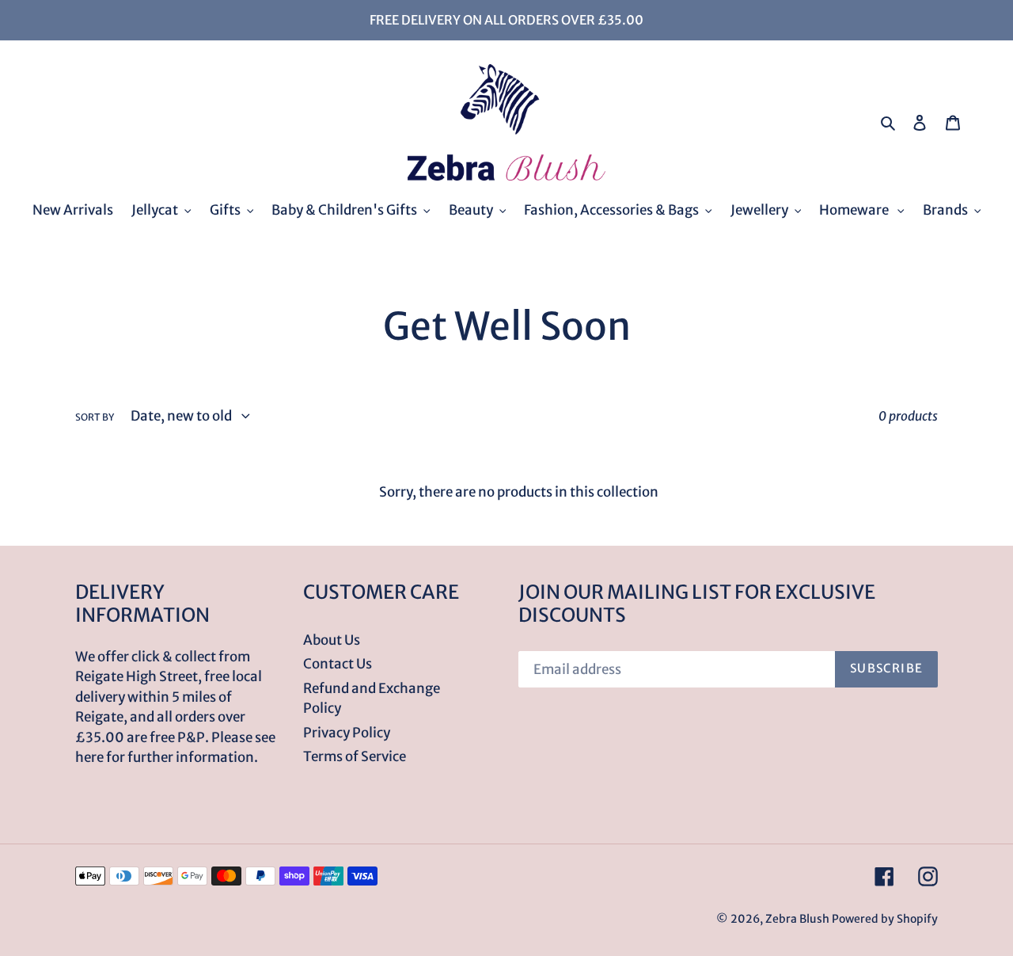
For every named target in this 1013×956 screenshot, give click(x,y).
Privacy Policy (346, 732)
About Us (331, 640)
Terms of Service (354, 756)
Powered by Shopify (885, 919)
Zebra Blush (797, 919)
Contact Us (337, 663)
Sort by (94, 417)
